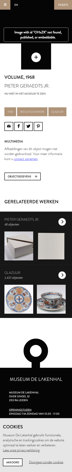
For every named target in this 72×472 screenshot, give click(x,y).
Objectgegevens (20, 176)
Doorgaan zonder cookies (46, 462)
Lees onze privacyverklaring (21, 450)
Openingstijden (20, 410)
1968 (10, 112)
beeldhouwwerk (32, 112)
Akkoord (12, 462)
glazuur (57, 112)
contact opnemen (26, 158)
